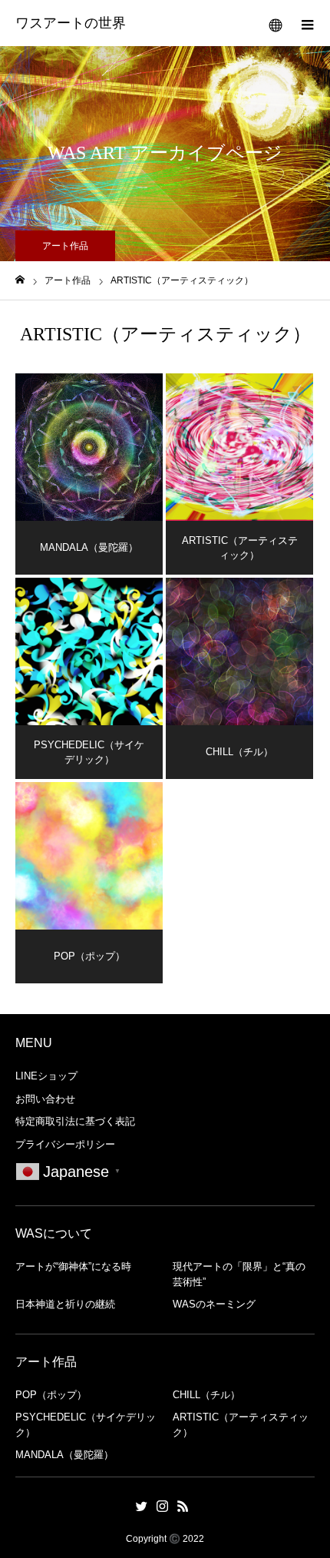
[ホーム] (20, 280)
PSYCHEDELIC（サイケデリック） (85, 1424)
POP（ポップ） (51, 1395)
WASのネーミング (214, 1304)
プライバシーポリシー (65, 1144)
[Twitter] (142, 1505)
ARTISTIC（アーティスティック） (241, 1424)
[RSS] (183, 1505)
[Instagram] (162, 1505)
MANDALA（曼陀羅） (64, 1454)
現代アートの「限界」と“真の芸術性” (239, 1274)
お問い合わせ (45, 1099)
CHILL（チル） (206, 1395)
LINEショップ (46, 1076)
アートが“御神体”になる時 (73, 1266)
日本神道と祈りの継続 (65, 1304)
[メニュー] (307, 23)
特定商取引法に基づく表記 (75, 1121)
